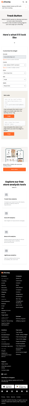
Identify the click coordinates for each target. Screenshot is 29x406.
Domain (5, 54)
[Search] (23, 2)
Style (4, 70)
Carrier (5, 62)
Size (4, 76)
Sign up (5, 59)
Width (4, 83)
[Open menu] (26, 2)
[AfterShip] (6, 2)
